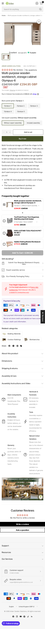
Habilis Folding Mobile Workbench (27, 242)
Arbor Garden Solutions (11, 66)
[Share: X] (13, 345)
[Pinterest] (24, 616)
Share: (4, 346)
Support (5, 545)
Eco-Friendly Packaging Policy (17, 276)
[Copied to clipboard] (21, 345)
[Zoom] (39, 22)
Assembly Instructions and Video (16, 383)
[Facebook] (13, 616)
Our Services (7, 559)
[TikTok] (28, 616)
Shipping (12, 90)
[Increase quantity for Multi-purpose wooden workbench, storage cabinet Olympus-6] (10, 132)
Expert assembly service (15, 270)
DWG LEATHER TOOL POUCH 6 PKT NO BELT (27, 232)
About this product (10, 353)
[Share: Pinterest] (17, 345)
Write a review (22, 524)
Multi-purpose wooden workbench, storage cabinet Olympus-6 (28, 202)
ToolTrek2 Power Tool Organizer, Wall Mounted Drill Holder (26, 218)
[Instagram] (17, 616)
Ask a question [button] (22, 530)
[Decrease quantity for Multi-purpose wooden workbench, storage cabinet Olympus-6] (3, 132)
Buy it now (22, 139)
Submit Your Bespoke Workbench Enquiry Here (23, 263)
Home (3, 15)
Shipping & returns (10, 368)
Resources (6, 552)
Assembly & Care (9, 376)
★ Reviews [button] (43, 317)
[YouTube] (20, 616)
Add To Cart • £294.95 (22, 253)
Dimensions (7, 361)
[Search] (40, 9)
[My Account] (37, 3)
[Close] (41, 284)
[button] (7, 70)
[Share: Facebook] (9, 345)
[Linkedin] (32, 616)
